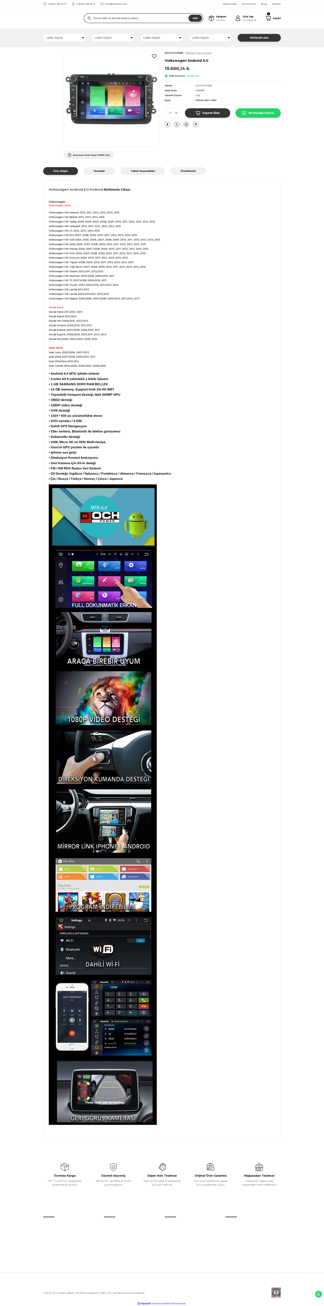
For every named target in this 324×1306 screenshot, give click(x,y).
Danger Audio (173, 1223)
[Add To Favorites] (154, 56)
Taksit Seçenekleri (143, 171)
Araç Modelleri (173, 1244)
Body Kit (170, 1237)
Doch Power (172, 1230)
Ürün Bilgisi (60, 171)
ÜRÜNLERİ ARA (259, 37)
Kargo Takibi (111, 1244)
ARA (195, 18)
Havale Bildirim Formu (117, 1237)
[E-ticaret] (161, 1303)
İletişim (108, 1223)
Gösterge (170, 1251)
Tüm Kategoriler (174, 1258)
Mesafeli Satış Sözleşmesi (240, 1223)
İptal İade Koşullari (236, 1237)
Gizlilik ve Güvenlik (236, 1230)
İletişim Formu (112, 1230)
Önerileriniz (188, 171)
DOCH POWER (204, 85)
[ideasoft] (144, 1303)
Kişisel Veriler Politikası (238, 1244)
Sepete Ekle (211, 113)
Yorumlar (99, 171)
